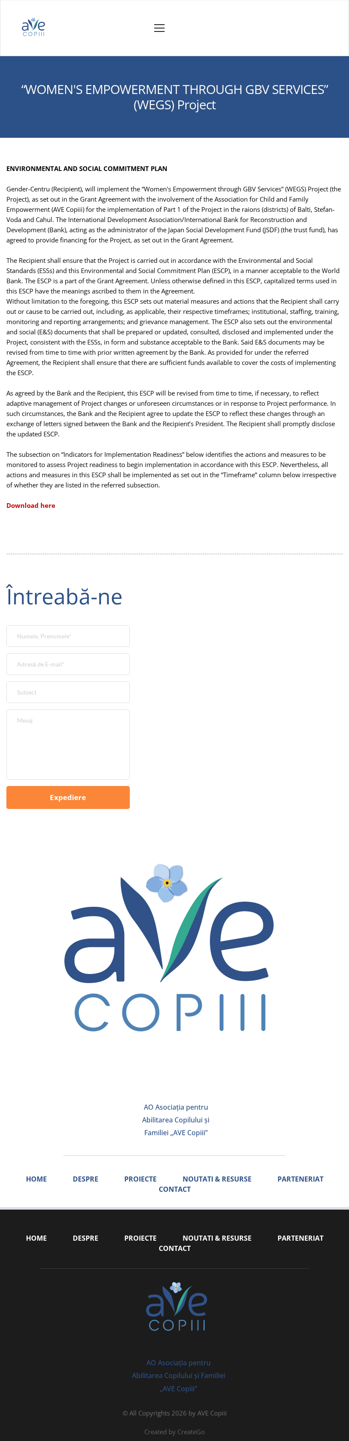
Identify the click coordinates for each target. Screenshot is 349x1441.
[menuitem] (36, 1179)
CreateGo (191, 1431)
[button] (159, 28)
